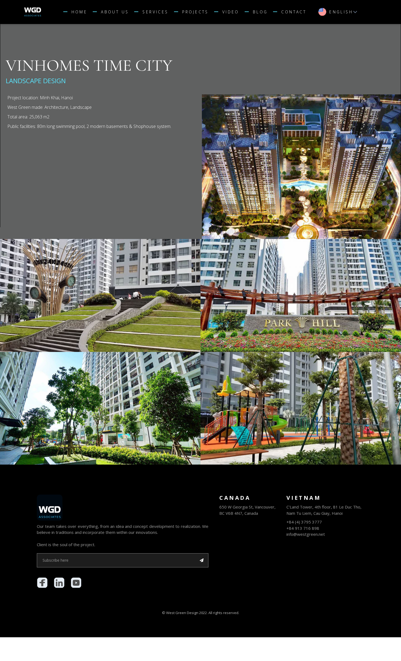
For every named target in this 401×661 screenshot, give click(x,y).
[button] (154, 12)
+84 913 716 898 (302, 528)
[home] (46, 11)
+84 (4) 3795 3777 (304, 522)
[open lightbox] (301, 166)
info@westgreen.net (305, 534)
